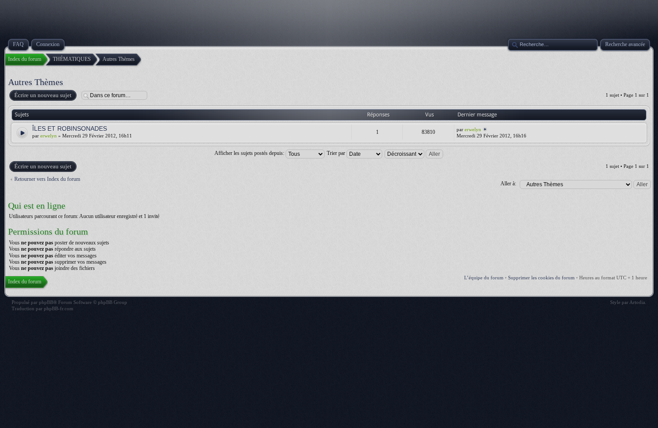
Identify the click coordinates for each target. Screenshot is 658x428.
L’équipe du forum (484, 277)
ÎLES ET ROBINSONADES (69, 128)
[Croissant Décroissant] (414, 153)
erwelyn (48, 135)
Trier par (336, 153)
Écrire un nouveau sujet (43, 95)
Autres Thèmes (35, 82)
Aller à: (508, 183)
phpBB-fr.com (58, 308)
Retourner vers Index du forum (47, 179)
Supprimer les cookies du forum (541, 277)
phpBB (46, 302)
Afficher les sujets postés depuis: (250, 153)
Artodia (637, 302)
